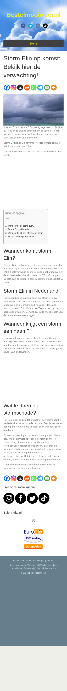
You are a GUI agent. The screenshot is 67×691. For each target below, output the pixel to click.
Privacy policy (49, 568)
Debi (13, 142)
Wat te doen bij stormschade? (22, 236)
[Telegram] (40, 88)
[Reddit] (27, 88)
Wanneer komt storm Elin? (21, 226)
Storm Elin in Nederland (19, 229)
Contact (38, 568)
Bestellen (28, 568)
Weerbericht (33, 565)
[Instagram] (13, 88)
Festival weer (46, 565)
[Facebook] (7, 88)
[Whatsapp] (34, 88)
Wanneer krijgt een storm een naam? (26, 233)
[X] (20, 88)
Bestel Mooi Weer (17, 565)
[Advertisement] (33, 609)
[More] (54, 88)
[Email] (47, 88)
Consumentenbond (30, 468)
